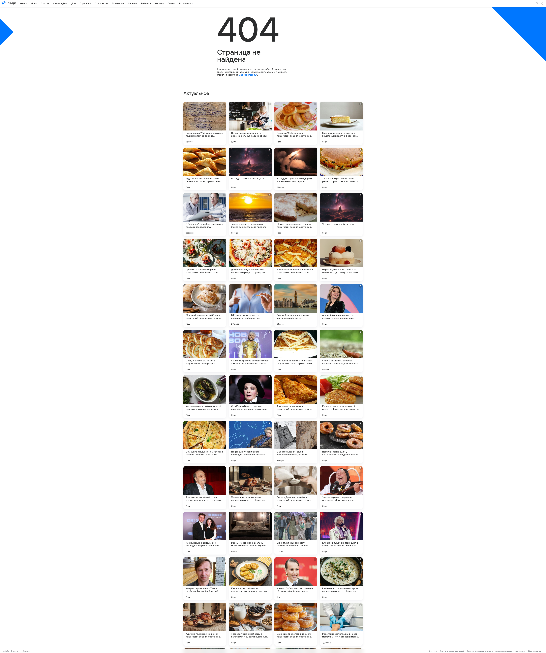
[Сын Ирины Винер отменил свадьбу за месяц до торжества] (250, 396)
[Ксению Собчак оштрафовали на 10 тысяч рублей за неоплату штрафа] (295, 578)
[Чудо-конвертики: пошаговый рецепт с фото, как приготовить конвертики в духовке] (204, 169)
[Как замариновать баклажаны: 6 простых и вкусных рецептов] (204, 396)
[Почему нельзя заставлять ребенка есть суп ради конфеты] (250, 123)
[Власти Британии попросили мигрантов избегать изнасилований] (295, 305)
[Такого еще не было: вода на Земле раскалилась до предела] (250, 214)
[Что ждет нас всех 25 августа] (250, 169)
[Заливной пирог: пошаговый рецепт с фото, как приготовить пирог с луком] (341, 169)
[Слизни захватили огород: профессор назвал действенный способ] (341, 351)
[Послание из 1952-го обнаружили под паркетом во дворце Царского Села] (204, 123)
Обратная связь (534, 651)
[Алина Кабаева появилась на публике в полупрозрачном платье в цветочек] (341, 305)
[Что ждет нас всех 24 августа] (341, 214)
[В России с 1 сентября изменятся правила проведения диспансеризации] (204, 214)
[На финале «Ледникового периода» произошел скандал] (250, 442)
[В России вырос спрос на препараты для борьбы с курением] (250, 305)
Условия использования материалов (510, 651)
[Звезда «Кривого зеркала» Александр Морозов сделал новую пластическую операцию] (341, 487)
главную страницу (247, 74)
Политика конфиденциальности (480, 651)
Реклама (26, 651)
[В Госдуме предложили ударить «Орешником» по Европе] (295, 169)
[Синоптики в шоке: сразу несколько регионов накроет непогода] (295, 533)
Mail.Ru (6, 651)
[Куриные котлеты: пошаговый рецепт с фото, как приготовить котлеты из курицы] (341, 396)
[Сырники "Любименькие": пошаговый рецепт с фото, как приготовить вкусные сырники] (295, 123)
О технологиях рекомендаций (452, 651)
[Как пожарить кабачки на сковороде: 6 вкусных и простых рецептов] (250, 578)
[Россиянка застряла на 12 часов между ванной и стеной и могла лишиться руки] (341, 624)
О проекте (433, 651)
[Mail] (4, 3)
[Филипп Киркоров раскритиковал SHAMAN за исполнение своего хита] (250, 351)
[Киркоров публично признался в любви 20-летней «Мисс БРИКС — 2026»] (341, 533)
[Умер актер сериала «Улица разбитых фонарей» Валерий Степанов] (204, 578)
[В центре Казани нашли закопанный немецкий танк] (295, 442)
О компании (16, 651)
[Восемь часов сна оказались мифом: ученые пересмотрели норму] (250, 533)
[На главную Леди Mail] (11, 3)
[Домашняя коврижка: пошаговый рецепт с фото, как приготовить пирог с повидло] (295, 351)
